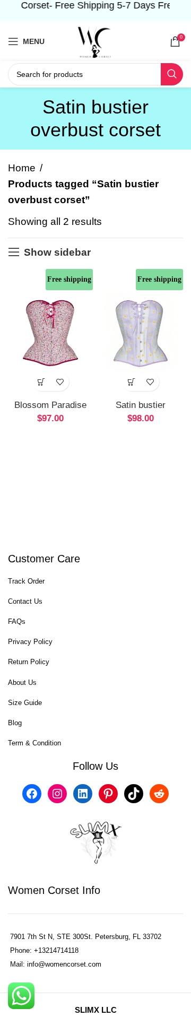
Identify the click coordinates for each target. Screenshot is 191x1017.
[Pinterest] (108, 793)
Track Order (26, 581)
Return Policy (28, 662)
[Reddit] (159, 793)
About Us (22, 682)
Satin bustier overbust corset (141, 410)
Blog (15, 723)
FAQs (16, 621)
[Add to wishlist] (59, 381)
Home (22, 167)
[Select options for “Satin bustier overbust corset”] (131, 381)
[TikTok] (133, 793)
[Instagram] (57, 793)
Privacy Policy (30, 642)
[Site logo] (95, 40)
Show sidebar (57, 252)
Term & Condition (34, 743)
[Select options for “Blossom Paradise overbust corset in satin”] (41, 381)
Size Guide (25, 703)
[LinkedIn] (82, 793)
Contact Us (25, 601)
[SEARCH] (172, 74)
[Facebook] (31, 793)
